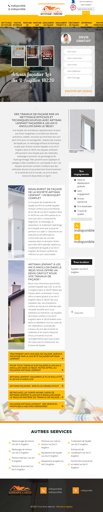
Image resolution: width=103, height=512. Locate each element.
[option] (18, 56)
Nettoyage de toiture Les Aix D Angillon (22, 451)
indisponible (17, 5)
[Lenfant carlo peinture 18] (51, 10)
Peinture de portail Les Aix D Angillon (22, 468)
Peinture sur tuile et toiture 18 (37, 27)
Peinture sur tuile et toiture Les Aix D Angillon (50, 444)
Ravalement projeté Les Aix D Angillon (52, 463)
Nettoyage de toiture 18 (6, 25)
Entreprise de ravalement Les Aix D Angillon (81, 452)
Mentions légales (64, 506)
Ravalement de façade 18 (48, 25)
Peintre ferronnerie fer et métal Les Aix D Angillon (82, 464)
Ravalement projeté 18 (61, 24)
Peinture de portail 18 (27, 26)
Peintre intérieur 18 (17, 25)
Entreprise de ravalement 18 (86, 26)
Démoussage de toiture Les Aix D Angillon (23, 443)
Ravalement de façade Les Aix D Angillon (51, 454)
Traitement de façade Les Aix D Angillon (81, 443)
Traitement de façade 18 (74, 25)
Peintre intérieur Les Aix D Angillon (23, 459)
